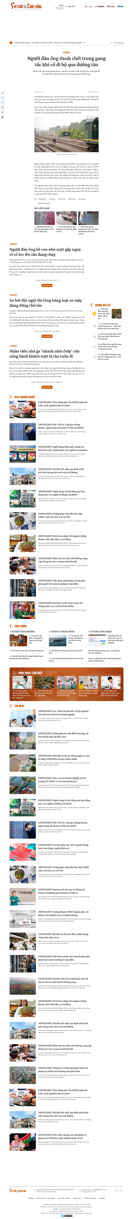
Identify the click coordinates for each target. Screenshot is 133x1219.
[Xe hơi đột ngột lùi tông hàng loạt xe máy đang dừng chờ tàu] (66, 218)
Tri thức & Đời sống (68, 43)
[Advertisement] (66, 26)
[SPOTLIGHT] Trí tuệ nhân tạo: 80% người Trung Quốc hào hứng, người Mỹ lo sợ (63, 847)
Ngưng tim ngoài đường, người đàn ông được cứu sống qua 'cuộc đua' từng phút (21, 694)
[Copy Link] (2, 112)
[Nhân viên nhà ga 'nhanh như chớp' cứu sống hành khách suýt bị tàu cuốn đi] (88, 218)
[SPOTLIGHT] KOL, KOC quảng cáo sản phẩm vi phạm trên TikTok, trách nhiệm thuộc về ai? (62, 1137)
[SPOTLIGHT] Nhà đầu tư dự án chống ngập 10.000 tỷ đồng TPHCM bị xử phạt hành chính (64, 757)
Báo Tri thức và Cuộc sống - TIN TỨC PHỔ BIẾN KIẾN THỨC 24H (26, 6)
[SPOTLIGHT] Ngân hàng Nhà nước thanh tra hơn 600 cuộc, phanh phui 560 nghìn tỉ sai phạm (62, 449)
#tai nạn (52, 199)
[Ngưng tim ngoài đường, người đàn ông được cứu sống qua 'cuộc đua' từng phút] (22, 682)
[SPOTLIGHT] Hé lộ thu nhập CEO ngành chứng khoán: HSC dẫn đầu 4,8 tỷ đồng (62, 538)
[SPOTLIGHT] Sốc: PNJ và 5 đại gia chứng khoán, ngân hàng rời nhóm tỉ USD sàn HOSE (61, 426)
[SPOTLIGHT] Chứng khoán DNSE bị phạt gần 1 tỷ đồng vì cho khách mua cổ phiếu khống (63, 914)
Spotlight (79, 43)
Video (66, 52)
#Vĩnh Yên (62, 199)
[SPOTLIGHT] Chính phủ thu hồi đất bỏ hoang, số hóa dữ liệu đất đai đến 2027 (63, 735)
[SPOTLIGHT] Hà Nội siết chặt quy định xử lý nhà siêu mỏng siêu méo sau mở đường (61, 471)
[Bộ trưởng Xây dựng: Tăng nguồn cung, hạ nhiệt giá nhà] (18, 640)
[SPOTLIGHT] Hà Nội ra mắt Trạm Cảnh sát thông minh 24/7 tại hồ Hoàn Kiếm (60, 605)
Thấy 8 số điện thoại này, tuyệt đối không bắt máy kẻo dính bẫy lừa (104, 660)
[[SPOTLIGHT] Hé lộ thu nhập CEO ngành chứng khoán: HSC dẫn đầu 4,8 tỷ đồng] (23, 543)
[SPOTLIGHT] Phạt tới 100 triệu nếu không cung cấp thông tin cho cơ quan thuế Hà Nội (62, 560)
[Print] (2, 107)
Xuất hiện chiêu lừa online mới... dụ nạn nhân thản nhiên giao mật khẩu (115, 639)
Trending (17, 43)
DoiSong (111, 6)
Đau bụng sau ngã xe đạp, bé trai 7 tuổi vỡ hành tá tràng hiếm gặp (66, 693)
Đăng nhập (119, 43)
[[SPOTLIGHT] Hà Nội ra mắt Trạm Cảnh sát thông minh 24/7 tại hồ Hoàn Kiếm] (23, 610)
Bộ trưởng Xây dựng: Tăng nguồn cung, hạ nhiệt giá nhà (35, 639)
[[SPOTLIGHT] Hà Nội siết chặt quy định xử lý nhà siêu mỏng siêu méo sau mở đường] (23, 476)
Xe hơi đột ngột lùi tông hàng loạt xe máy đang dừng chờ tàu (66, 229)
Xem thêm (84, 43)
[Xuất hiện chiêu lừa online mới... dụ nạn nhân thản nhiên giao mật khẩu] (97, 640)
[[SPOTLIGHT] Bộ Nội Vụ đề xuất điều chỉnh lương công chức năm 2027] (23, 941)
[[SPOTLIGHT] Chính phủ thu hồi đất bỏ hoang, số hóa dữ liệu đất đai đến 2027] (23, 740)
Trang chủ (11, 42)
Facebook (117, 1191)
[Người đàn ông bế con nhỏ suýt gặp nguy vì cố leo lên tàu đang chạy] (44, 218)
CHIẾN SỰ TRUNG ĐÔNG (62, 631)
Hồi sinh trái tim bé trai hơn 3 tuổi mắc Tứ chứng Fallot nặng (88, 693)
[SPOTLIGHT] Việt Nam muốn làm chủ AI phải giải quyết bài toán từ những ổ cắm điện (61, 582)
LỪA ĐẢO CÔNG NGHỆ (101, 631)
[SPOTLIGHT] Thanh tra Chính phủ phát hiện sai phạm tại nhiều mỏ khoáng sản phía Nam (63, 1070)
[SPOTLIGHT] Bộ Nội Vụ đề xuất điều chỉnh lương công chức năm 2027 (63, 936)
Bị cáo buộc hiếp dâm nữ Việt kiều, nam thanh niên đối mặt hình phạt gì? (109, 336)
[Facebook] (2, 92)
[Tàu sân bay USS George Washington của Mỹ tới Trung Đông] (57, 640)
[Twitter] (2, 102)
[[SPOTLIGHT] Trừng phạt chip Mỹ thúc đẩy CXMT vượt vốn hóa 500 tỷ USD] (23, 521)
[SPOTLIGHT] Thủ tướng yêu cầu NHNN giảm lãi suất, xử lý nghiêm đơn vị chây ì (62, 404)
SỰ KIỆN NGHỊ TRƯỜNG (23, 631)
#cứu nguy (82, 199)
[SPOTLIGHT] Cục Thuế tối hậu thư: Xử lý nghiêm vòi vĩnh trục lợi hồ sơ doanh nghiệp (63, 713)
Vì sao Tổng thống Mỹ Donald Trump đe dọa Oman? (66, 660)
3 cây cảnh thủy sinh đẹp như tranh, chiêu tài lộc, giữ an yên (104, 313)
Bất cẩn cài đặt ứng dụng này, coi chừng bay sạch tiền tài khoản (104, 652)
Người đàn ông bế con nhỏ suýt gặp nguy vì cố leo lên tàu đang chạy (44, 229)
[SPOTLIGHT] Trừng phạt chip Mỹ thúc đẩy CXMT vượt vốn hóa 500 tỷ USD (60, 515)
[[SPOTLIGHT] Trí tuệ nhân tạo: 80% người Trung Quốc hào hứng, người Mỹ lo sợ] (23, 852)
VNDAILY (99, 6)
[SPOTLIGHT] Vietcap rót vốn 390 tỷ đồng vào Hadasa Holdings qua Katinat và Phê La (61, 891)
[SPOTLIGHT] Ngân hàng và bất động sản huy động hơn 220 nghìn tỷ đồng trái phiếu (61, 493)
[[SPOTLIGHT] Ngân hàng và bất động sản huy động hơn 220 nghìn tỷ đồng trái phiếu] (23, 498)
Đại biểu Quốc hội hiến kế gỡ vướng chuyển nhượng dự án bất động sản (26, 657)
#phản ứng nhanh (44, 203)
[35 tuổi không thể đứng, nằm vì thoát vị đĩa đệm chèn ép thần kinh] (111, 682)
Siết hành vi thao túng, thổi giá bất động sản (28, 651)
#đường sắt (42, 199)
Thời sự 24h (57, 43)
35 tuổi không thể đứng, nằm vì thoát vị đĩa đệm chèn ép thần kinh (110, 693)
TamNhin (120, 6)
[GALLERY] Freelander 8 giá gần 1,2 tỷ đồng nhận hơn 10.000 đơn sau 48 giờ (110, 357)
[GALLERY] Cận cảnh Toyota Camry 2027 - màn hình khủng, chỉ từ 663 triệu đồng (109, 326)
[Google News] (2, 117)
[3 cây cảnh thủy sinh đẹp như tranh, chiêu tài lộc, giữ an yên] (117, 314)
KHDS (88, 6)
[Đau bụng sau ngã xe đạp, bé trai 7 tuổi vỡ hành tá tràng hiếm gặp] (66, 682)
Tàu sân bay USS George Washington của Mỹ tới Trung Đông (75, 639)
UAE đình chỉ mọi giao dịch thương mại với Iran (65, 652)
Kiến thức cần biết (47, 43)
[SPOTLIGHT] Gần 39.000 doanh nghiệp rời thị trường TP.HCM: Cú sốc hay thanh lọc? (62, 780)
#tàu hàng (72, 199)
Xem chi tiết (47, 285)
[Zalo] (2, 97)
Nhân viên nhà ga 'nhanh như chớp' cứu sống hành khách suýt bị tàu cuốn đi (88, 230)
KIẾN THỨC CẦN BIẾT (30, 673)
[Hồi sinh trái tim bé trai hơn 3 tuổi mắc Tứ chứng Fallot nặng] (88, 682)
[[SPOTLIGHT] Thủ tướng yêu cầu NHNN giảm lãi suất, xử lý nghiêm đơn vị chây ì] (23, 409)
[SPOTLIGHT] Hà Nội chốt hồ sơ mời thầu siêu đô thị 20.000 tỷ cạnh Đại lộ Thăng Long (63, 980)
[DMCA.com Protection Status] (66, 1216)
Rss (121, 1191)
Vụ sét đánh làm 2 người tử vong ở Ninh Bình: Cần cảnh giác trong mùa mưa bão (109, 346)
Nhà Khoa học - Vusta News (30, 43)
